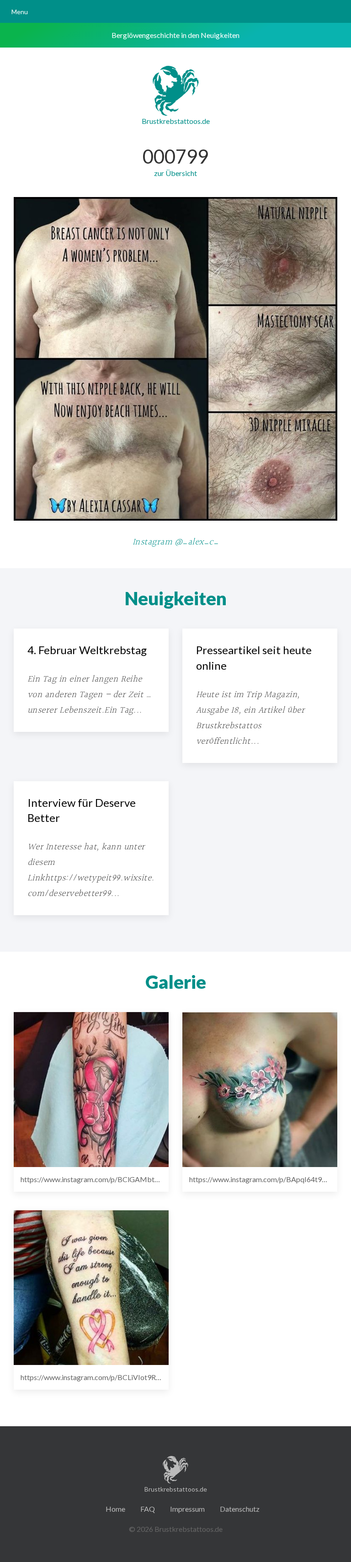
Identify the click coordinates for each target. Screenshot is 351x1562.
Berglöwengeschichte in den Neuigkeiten (175, 35)
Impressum (187, 1508)
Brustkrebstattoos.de (176, 121)
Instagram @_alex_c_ (175, 542)
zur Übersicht (175, 173)
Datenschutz (240, 1508)
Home (115, 1508)
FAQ (147, 1508)
